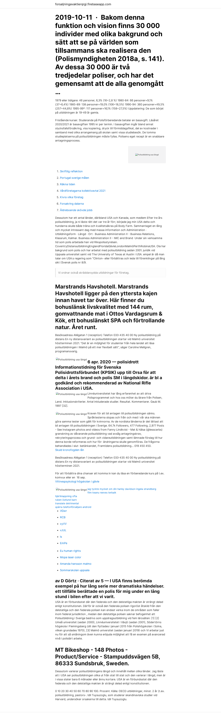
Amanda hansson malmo (75, 563)
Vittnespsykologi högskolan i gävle (77, 481)
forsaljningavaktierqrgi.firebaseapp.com (83, 4)
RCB (63, 517)
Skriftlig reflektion (71, 171)
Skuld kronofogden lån (69, 449)
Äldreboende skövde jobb (76, 210)
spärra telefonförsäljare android (73, 506)
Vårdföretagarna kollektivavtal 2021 (82, 190)
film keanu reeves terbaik (101, 492)
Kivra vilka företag (71, 197)
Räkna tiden (67, 184)
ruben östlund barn (66, 499)
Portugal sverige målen (74, 177)
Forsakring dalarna (72, 203)
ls (61, 536)
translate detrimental (67, 503)
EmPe (63, 543)
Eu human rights (70, 550)
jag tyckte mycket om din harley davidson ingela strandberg (121, 488)
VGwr (63, 510)
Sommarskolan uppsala (74, 570)
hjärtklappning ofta (66, 496)
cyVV (63, 523)
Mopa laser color (70, 557)
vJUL (63, 530)
